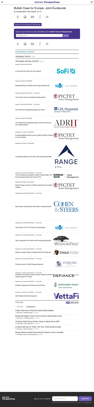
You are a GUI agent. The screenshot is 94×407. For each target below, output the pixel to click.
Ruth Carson (20, 318)
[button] (17, 17)
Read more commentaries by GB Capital (27, 24)
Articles (20, 307)
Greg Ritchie (20, 323)
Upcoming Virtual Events (27, 61)
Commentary (30, 307)
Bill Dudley (19, 312)
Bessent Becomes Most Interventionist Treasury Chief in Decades (39, 332)
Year (76, 302)
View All (33, 56)
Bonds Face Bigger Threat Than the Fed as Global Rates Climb (38, 316)
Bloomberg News (28, 312)
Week (67, 302)
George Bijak (21, 11)
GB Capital (32, 11)
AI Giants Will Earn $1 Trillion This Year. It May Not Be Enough (38, 327)
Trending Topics (22, 56)
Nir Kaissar (19, 329)
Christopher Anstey (21, 334)
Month (72, 302)
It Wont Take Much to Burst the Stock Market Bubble (34, 310)
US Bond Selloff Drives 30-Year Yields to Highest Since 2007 (37, 321)
